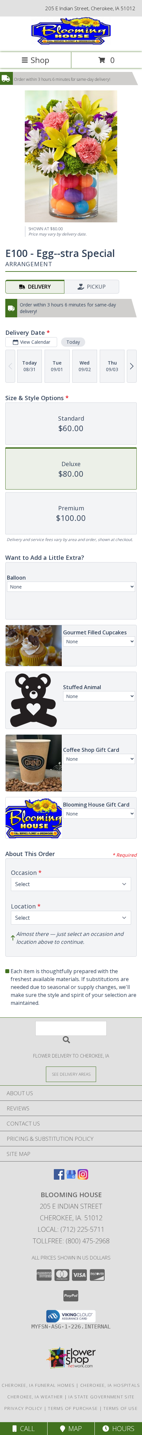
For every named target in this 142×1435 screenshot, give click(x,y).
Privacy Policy (23, 1408)
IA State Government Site (101, 1397)
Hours (121, 1428)
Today (73, 342)
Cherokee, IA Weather (35, 1397)
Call (26, 1428)
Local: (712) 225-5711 (71, 1229)
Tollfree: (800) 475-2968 (71, 1240)
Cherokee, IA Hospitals (110, 1385)
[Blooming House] (71, 43)
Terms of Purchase (73, 1408)
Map (73, 1428)
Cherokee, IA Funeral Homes (38, 1385)
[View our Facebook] (59, 1177)
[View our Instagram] (83, 1177)
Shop (40, 59)
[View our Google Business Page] (71, 1177)
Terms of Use (120, 1408)
